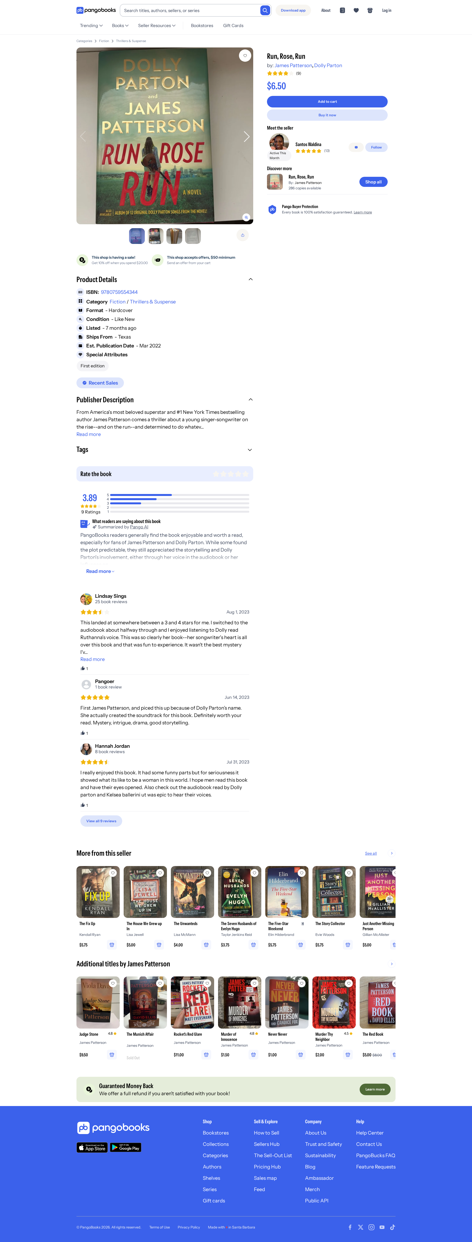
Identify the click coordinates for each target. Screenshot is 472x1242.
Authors (212, 1167)
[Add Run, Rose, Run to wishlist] (245, 55)
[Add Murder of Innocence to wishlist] (254, 983)
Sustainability (320, 1155)
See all (371, 853)
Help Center (370, 1133)
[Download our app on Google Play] (125, 1147)
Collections (216, 1144)
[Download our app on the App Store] (92, 1147)
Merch (312, 1189)
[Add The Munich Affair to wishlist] (160, 983)
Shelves (211, 1178)
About (325, 10)
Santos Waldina (308, 144)
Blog (310, 1167)
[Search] (265, 10)
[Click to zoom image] (164, 135)
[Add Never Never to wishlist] (302, 983)
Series (210, 1189)
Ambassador (319, 1178)
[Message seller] (356, 147)
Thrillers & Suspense (131, 41)
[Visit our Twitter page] (361, 1227)
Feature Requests (376, 1167)
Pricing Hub (267, 1167)
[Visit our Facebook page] (350, 1227)
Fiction (104, 41)
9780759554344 (119, 292)
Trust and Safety (323, 1144)
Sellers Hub (267, 1144)
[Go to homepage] (96, 10)
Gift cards (214, 1201)
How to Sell (266, 1133)
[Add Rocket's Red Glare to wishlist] (207, 983)
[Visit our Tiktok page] (393, 1227)
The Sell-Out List (273, 1155)
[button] (164, 280)
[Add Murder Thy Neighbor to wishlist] (349, 983)
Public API (316, 1201)
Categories (84, 41)
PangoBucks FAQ (375, 1155)
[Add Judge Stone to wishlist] (113, 983)
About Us (315, 1133)
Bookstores (202, 25)
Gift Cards (233, 25)
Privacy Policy (189, 1227)
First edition (93, 365)
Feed (259, 1189)
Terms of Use (159, 1227)
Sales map (265, 1178)
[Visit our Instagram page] (371, 1227)
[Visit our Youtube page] (382, 1227)
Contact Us (369, 1144)
